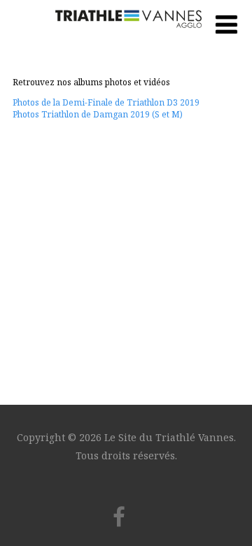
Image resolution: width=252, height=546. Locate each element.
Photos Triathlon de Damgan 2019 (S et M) (98, 114)
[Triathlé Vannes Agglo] (126, 35)
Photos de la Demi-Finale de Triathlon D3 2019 (106, 102)
